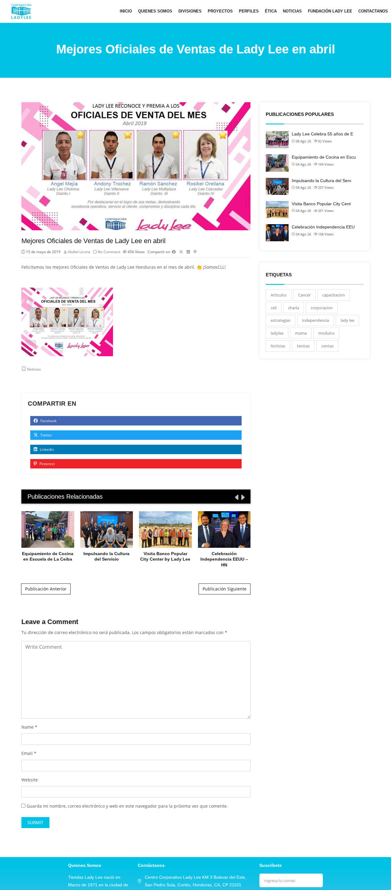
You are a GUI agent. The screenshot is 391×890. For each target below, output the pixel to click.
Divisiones (190, 11)
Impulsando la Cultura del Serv (321, 180)
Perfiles (249, 11)
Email (27, 753)
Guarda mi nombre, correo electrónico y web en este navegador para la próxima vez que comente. (127, 806)
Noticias (292, 11)
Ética (271, 11)
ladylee (277, 333)
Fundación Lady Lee (330, 11)
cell (273, 307)
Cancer (304, 295)
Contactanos (373, 11)
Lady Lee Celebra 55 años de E (322, 133)
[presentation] (236, 497)
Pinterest (46, 463)
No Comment (109, 251)
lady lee (347, 320)
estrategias (281, 320)
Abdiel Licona (79, 251)
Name (27, 727)
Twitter (45, 435)
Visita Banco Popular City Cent (321, 203)
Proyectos (220, 11)
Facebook (48, 420)
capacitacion (333, 295)
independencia (315, 320)
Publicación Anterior (46, 589)
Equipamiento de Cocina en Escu (324, 157)
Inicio (126, 11)
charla (293, 307)
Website (29, 780)
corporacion (322, 307)
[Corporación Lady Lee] (21, 11)
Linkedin (46, 449)
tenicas (303, 346)
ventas (327, 346)
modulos (326, 333)
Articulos (279, 295)
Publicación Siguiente (225, 589)
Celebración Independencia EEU (323, 226)
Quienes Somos (155, 11)
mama (301, 333)
